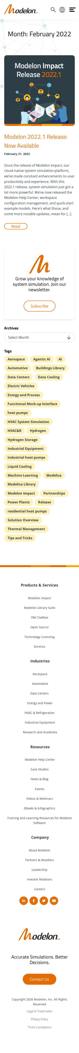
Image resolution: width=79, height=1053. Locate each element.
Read (15, 226)
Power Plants (19, 502)
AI (60, 359)
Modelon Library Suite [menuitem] (39, 608)
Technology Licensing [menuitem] (39, 637)
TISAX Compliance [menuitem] (39, 1027)
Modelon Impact (21, 493)
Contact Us (39, 979)
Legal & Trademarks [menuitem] (39, 1011)
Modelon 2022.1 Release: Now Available (35, 141)
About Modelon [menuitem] (39, 850)
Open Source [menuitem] (39, 627)
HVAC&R (14, 430)
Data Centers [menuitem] (39, 693)
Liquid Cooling (20, 466)
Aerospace (16, 359)
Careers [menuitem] (39, 889)
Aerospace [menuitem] (39, 674)
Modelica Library (22, 484)
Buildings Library (50, 368)
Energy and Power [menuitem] (39, 703)
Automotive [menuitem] (39, 684)
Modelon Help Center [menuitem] (39, 760)
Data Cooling (49, 377)
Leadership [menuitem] (39, 870)
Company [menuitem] (39, 837)
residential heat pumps (27, 511)
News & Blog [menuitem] (39, 779)
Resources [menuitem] (39, 746)
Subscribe (39, 306)
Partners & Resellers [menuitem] (39, 860)
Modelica (54, 475)
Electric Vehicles (21, 386)
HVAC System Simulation (28, 421)
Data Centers (18, 377)
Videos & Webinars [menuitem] (39, 799)
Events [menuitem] (39, 789)
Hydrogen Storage (22, 439)
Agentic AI (41, 359)
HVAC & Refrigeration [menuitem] (40, 713)
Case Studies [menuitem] (40, 769)
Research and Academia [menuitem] (39, 732)
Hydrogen (38, 430)
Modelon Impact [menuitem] (39, 598)
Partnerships (54, 493)
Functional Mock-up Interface (32, 404)
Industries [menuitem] (39, 660)
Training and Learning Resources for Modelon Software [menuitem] (39, 820)
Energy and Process (24, 395)
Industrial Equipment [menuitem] (39, 722)
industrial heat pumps (26, 457)
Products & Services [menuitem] (39, 585)
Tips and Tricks (20, 538)
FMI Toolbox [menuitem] (39, 617)
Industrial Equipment (26, 448)
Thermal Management (26, 529)
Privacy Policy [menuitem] (39, 1019)
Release (44, 502)
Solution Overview (23, 520)
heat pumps (18, 412)
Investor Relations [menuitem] (39, 879)
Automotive (18, 368)
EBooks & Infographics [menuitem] (39, 808)
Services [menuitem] (39, 646)
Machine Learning (23, 475)
